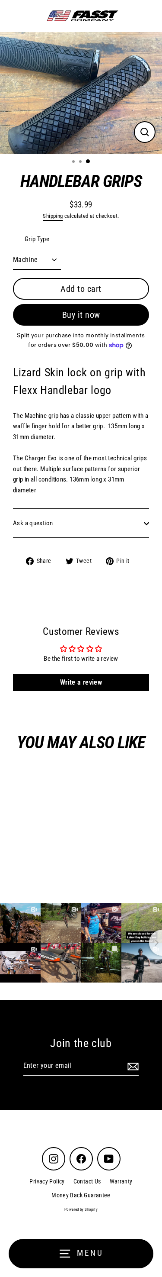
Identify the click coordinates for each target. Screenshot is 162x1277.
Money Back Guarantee (81, 1195)
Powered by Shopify (81, 1209)
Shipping (53, 216)
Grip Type (37, 239)
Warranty (121, 1181)
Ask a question (33, 523)
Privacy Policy (46, 1181)
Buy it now (81, 315)
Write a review (81, 682)
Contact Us (87, 1181)
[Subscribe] (132, 1066)
